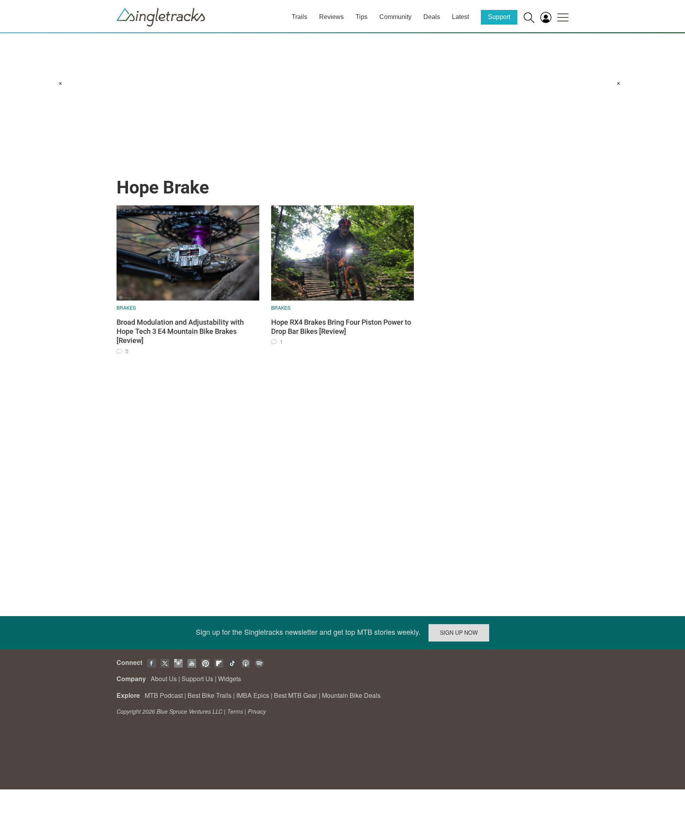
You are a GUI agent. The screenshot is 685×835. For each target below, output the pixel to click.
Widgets (229, 678)
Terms (235, 711)
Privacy (257, 711)
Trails (299, 16)
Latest (460, 16)
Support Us (197, 678)
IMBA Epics (252, 695)
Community (395, 16)
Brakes (126, 307)
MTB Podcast (164, 695)
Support (499, 16)
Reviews (331, 16)
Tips (361, 16)
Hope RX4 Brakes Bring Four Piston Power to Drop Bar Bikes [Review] (341, 326)
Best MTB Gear (295, 695)
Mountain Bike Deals (351, 695)
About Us (164, 678)
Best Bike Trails (210, 695)
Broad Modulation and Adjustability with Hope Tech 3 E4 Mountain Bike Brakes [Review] (180, 331)
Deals (431, 16)
